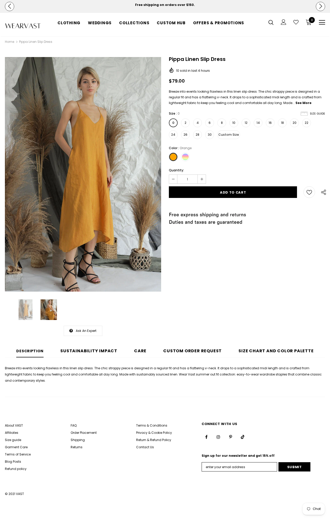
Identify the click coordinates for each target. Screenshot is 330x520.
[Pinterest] (230, 437)
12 (246, 123)
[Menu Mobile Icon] (322, 22)
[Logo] (23, 26)
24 (173, 134)
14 (258, 123)
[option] (165, 5)
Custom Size (228, 134)
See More (303, 103)
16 (270, 123)
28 (197, 134)
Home (9, 41)
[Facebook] (206, 437)
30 (210, 134)
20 (294, 123)
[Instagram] (218, 437)
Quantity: (176, 170)
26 (185, 134)
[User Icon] (283, 22)
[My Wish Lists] (296, 22)
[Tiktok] (242, 437)
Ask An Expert (86, 331)
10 (233, 123)
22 (306, 123)
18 (282, 123)
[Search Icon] (271, 22)
